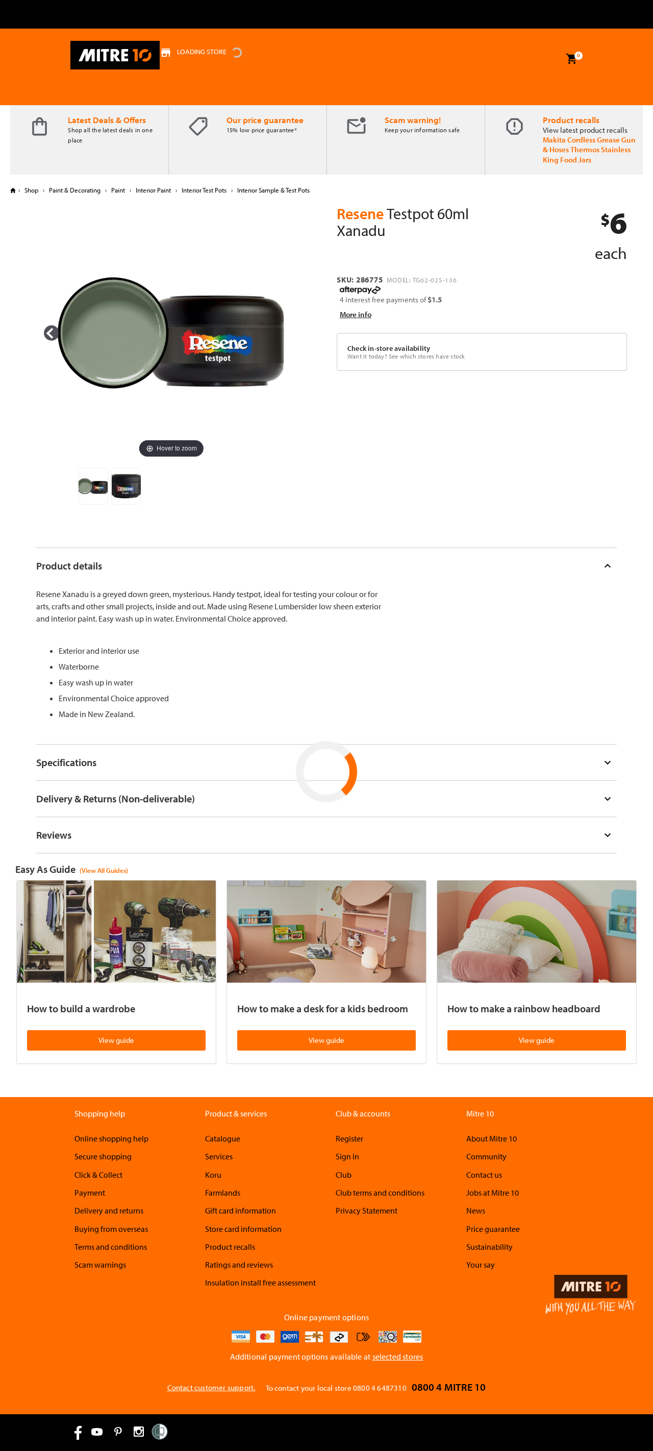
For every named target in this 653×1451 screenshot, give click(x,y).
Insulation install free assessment (260, 1282)
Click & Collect (98, 1175)
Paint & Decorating (74, 190)
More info (355, 314)
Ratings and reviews (239, 1264)
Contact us (484, 1175)
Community (486, 1156)
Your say (480, 1264)
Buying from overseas (111, 1229)
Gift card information (240, 1210)
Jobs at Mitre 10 (492, 1192)
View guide (116, 1040)
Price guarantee (493, 1229)
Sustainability (489, 1247)
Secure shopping (103, 1156)
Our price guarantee (265, 119)
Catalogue (222, 1138)
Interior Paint (153, 190)
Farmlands (222, 1192)
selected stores (397, 1356)
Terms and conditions (110, 1247)
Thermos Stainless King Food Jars (587, 154)
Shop (31, 190)
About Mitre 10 (491, 1138)
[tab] (326, 566)
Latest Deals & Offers (107, 119)
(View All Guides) (104, 870)
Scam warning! (413, 119)
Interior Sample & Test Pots (273, 190)
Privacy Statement (366, 1210)
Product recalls (571, 119)
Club (343, 1175)
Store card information (243, 1229)
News (475, 1210)
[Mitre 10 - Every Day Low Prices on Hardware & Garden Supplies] (115, 55)
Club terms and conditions (380, 1192)
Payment (89, 1192)
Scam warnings (100, 1264)
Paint (118, 190)
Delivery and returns (108, 1210)
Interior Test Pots (204, 190)
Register (349, 1138)
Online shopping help (111, 1138)
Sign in (347, 1156)
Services (219, 1156)
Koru (213, 1175)
